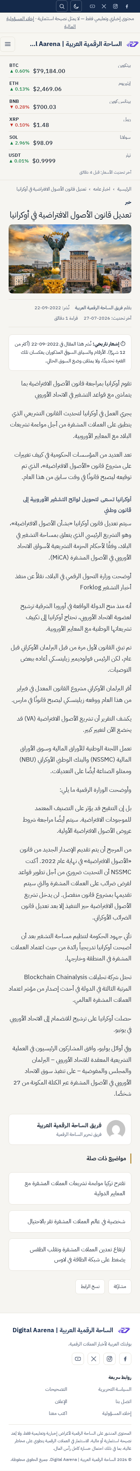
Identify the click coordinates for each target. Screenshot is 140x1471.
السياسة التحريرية (114, 1389)
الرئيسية (124, 189)
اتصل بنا (123, 1401)
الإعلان (61, 1401)
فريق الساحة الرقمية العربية (99, 307)
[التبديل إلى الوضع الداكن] (76, 6)
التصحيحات (56, 1389)
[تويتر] (103, 6)
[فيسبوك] (126, 6)
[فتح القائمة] (7, 44)
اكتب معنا (58, 1413)
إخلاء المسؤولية (116, 1413)
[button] (70, 258)
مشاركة (120, 1286)
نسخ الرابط (90, 1286)
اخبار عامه (101, 189)
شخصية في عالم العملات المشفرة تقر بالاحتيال (76, 1221)
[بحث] (61, 6)
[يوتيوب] (92, 6)
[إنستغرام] (115, 6)
